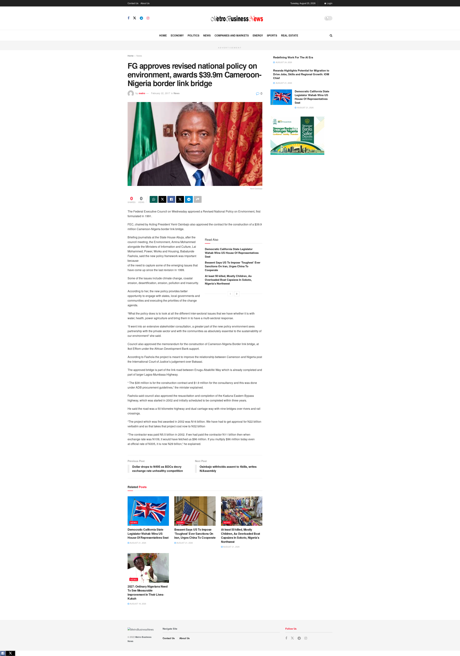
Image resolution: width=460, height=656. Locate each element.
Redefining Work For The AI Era (293, 57)
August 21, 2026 (137, 542)
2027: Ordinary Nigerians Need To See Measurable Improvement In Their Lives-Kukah (148, 592)
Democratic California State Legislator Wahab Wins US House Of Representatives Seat (232, 252)
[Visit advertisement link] (230, 43)
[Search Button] (331, 35)
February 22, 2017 (160, 93)
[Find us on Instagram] (148, 18)
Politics (193, 35)
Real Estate (289, 35)
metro (142, 93)
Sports (272, 35)
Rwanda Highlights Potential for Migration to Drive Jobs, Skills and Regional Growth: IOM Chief (301, 74)
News (207, 35)
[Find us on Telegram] (141, 18)
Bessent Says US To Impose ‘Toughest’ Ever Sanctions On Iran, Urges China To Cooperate (232, 266)
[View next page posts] (237, 293)
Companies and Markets (232, 35)
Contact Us (133, 3)
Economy (177, 35)
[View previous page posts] (230, 293)
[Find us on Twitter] (134, 18)
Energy (258, 35)
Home (163, 35)
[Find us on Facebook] (128, 18)
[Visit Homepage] (237, 18)
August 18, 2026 (137, 603)
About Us (145, 3)
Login (329, 3)
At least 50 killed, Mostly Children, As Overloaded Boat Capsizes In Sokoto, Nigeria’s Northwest (228, 279)
